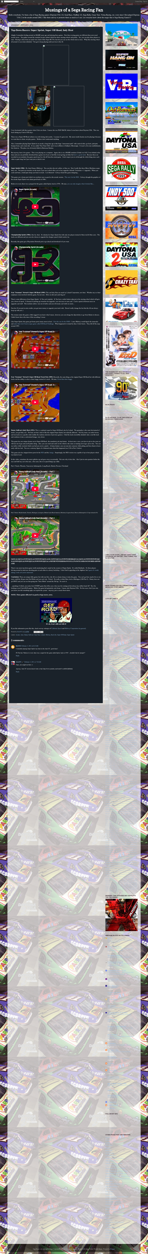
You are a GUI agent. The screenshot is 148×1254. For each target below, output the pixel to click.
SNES (117, 864)
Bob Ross (129, 769)
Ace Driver (134, 757)
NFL (121, 637)
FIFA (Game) (131, 793)
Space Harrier (115, 870)
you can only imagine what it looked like (80, 184)
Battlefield (116, 655)
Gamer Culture (126, 618)
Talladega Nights (110, 667)
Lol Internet (131, 604)
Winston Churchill (132, 887)
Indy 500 (121, 679)
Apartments (134, 761)
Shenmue (116, 629)
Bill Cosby (131, 767)
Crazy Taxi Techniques (112, 1166)
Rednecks (130, 740)
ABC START (112, 1006)
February (112, 462)
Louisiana (118, 653)
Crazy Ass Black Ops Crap (117, 528)
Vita (122, 883)
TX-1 (136, 874)
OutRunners (129, 842)
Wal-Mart (126, 883)
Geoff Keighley (128, 803)
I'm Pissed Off (110, 609)
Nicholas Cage (119, 840)
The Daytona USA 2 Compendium (115, 1168)
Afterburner (119, 663)
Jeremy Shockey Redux (115, 1095)
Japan (124, 626)
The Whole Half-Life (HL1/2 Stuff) (115, 1227)
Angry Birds (134, 759)
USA (130, 637)
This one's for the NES (72, 177)
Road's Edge (134, 860)
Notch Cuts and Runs (113, 1021)
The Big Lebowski (130, 876)
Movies (135, 643)
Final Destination (130, 797)
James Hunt (124, 813)
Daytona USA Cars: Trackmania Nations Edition (123, 499)
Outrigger (135, 842)
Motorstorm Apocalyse (131, 702)
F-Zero (107, 665)
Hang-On (132, 683)
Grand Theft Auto (123, 649)
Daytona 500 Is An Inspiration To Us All (121, 483)
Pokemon (124, 704)
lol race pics (111, 1108)
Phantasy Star (133, 844)
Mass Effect (121, 665)
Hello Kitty (131, 807)
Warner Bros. (130, 753)
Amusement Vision (132, 692)
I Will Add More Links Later (113, 1238)
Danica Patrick (116, 639)
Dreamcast (109, 624)
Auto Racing (127, 607)
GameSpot (128, 698)
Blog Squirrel (112, 1057)
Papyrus (116, 844)
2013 (109, 425)
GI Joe (132, 799)
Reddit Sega (108, 1150)
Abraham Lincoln (132, 710)
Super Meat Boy (114, 874)
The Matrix (127, 746)
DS (115, 781)
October (111, 439)
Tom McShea (131, 878)
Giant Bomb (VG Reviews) (113, 1199)
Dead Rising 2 (126, 663)
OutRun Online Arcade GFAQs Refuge (116, 1171)
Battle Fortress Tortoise (111, 712)
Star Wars (125, 744)
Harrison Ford (108, 726)
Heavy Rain (119, 700)
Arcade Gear (109, 1181)
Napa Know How (132, 734)
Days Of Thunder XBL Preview (118, 465)
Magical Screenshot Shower (115, 1008)
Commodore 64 (114, 716)
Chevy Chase (131, 775)
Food (127, 633)
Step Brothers (111, 872)
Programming (120, 633)
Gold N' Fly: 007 (113, 1090)
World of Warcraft (131, 647)
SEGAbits (108, 1140)
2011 (109, 431)
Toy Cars (108, 675)
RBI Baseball (112, 852)
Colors (135, 637)
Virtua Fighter (132, 641)
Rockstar (123, 862)
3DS (115, 663)
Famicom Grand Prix (120, 795)
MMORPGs (116, 686)
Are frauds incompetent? (114, 994)
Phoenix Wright (109, 846)
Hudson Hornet (116, 811)
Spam (135, 679)
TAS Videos (108, 1220)
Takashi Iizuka (118, 708)
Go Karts (107, 700)
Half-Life (107, 679)
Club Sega (111, 1063)
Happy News (132, 622)
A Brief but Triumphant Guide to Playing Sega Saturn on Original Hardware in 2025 (121, 973)
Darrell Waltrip (111, 783)
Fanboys (107, 698)
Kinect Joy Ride (118, 818)
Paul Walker (122, 844)
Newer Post (15, 706)
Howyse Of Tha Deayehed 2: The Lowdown (121, 471)
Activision (108, 639)
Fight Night (113, 797)
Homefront (111, 809)
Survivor (128, 874)
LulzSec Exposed (113, 1105)
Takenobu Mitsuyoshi (131, 673)
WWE (124, 753)
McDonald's (108, 826)
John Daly (118, 816)
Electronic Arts (111, 622)
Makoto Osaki (128, 686)
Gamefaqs (117, 626)
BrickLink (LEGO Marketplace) (114, 1212)
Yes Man (126, 889)
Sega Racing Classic (116, 706)
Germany (135, 803)
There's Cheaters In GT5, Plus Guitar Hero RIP (123, 519)
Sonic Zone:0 (109, 1191)
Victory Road (119, 753)
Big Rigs (125, 767)
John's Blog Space (113, 986)
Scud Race (120, 614)
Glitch (128, 659)
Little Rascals (112, 822)
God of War (118, 722)
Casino (113, 683)
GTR (136, 799)
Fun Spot (120, 799)
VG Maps (108, 1225)
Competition (116, 643)
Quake (118, 850)
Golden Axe (118, 805)
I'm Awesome (110, 611)
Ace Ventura (108, 759)
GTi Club (107, 801)
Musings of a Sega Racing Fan (74, 9)
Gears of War (126, 683)
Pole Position (121, 848)
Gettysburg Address (110, 805)
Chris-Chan (108, 777)
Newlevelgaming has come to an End (118, 1078)
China (135, 775)
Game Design (119, 601)
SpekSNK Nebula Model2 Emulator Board (117, 1176)
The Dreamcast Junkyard (115, 962)
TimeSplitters (121, 748)
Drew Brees (115, 718)
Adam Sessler (120, 759)
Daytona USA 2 (113, 607)
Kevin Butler (130, 679)
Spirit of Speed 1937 (130, 870)
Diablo (121, 787)
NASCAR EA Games (120, 834)
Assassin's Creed (133, 763)
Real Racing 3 (109, 856)
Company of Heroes (128, 777)
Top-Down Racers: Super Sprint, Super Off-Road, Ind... (121, 537)
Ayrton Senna (108, 765)
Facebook (128, 718)
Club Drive (114, 777)
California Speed (56, 628)
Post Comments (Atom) (26, 711)
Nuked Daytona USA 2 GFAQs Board (116, 1173)
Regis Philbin (126, 856)
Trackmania (114, 710)
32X (114, 757)
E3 (136, 696)
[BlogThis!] (37, 632)
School (107, 706)
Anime (115, 761)
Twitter (131, 881)
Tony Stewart (125, 690)
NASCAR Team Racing (111, 836)
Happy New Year (132, 724)
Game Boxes (122, 801)
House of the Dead (127, 700)
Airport (125, 759)
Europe (124, 677)
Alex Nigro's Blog (113, 1050)
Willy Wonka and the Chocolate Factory (118, 887)
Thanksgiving (133, 708)
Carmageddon (133, 675)
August (111, 445)
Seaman (125, 864)
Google (122, 805)
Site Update (128, 624)
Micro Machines (132, 730)
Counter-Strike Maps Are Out (117, 506)
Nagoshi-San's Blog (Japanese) (114, 1184)
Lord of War (120, 822)
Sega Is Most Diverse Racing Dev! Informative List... (120, 412)
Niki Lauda (131, 840)
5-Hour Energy (122, 757)
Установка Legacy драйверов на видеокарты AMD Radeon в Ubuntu (121, 1037)
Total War (114, 751)
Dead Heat (108, 718)
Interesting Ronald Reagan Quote (118, 525)
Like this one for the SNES (61, 321)
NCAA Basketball (128, 836)
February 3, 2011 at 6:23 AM (30, 646)
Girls (122, 643)
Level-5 (133, 820)
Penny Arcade (126, 736)
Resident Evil (108, 858)
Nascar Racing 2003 (116, 704)
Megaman (113, 730)
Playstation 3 (113, 647)
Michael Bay (116, 828)
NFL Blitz (124, 734)
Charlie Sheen (118, 775)
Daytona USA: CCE (115, 657)
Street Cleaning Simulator (126, 872)
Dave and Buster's (117, 677)
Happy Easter (114, 724)
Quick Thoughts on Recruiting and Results (119, 1014)
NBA (133, 686)
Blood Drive (124, 769)
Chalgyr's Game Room (115, 947)
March (111, 460)
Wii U (135, 753)
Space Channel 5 (117, 744)
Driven (113, 791)
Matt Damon (130, 824)
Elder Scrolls (115, 793)
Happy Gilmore (123, 724)
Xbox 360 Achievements (112, 1209)
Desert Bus (116, 787)
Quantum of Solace (125, 850)
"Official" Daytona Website (113, 1161)
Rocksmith (118, 862)
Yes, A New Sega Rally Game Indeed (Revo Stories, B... (121, 541)
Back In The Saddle (113, 1072)
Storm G (117, 872)
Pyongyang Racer (111, 850)
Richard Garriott (133, 858)
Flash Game (113, 698)
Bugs (125, 773)
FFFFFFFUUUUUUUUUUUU (114, 1204)
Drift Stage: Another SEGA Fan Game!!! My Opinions (120, 1029)
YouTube (107, 563)
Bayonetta (120, 712)
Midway (48, 635)
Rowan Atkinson (129, 862)
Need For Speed (116, 620)
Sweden (132, 874)
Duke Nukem (133, 663)
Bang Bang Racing (120, 765)
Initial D (112, 653)
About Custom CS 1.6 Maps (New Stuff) (121, 490)
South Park (125, 706)
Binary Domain (109, 659)
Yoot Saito (131, 889)
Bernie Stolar (119, 767)
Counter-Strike (128, 629)
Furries (129, 799)
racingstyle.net (112, 1102)
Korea (127, 818)
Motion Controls (122, 631)
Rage (111, 740)
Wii (127, 657)
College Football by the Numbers (118, 1013)
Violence (112, 633)
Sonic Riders (108, 673)
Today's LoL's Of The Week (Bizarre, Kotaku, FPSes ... (122, 479)
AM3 (130, 757)
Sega (107, 601)
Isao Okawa (111, 813)
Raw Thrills (133, 653)
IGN (134, 811)
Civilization (122, 714)
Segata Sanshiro (114, 671)
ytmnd (107, 1217)
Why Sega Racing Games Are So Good (116, 410)
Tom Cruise (130, 748)
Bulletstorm (129, 773)
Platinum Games (109, 738)
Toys (111, 881)
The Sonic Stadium (110, 1189)
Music (135, 607)
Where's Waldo (131, 885)
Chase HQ (124, 775)
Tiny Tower (124, 878)
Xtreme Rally (118, 889)
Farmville (134, 718)
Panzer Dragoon (109, 844)
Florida (135, 651)
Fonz (106, 720)
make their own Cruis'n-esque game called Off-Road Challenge (33, 324)
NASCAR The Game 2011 (112, 734)
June (110, 451)
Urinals (113, 753)
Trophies (120, 881)
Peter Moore (133, 736)
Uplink (135, 881)
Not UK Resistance (110, 1155)
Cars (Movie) (113, 696)
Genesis (107, 653)
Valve (107, 655)
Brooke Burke (133, 771)
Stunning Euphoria (113, 1097)
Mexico (110, 828)
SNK (115, 742)
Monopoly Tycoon (110, 732)
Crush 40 (119, 779)
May (110, 454)
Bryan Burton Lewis (119, 773)
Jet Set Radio (127, 726)
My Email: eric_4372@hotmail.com (115, 561)
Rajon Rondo (131, 852)
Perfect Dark (109, 645)
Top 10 (121, 647)
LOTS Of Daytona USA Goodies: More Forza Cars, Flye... (122, 474)
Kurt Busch (134, 726)
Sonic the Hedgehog (123, 609)
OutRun (121, 624)
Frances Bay (115, 799)
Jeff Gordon (120, 726)
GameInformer (121, 698)
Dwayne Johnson (133, 791)
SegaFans (108, 1148)
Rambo (110, 854)
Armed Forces (133, 657)
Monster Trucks (118, 832)
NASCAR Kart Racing (131, 834)
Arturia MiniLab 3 (113, 987)
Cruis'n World (127, 651)
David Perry (134, 783)
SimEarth (128, 742)
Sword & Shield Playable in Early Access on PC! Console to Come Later (120, 949)
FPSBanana (108, 1230)
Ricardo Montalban (124, 858)
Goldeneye (128, 643)
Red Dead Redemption (122, 740)
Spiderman (121, 870)
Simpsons (132, 868)
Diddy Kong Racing (129, 787)
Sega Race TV (126, 688)
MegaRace (121, 826)
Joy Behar (123, 816)
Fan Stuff (116, 618)
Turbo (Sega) (126, 881)
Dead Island (108, 785)
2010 (109, 550)
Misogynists (117, 830)
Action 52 (114, 759)
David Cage (119, 783)
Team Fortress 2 (114, 681)
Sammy (121, 864)
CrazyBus (114, 779)
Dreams (133, 696)
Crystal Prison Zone (114, 992)
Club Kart (120, 777)
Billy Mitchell (113, 769)
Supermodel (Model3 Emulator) (114, 1158)
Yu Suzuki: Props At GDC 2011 (118, 516)
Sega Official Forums (111, 1186)
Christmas (108, 643)
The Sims (107, 710)
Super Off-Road (61, 635)
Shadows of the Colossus (130, 866)
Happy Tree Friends (116, 807)
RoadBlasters (108, 862)
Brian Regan (127, 771)
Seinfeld (125, 637)
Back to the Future (128, 681)
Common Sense (112, 1019)
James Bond (117, 813)
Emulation (131, 631)
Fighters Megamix (121, 797)
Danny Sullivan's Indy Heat (32, 635)
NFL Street (112, 838)
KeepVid (107, 1215)
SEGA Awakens (112, 1035)
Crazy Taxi (109, 626)
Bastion (135, 765)
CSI (134, 773)
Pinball (114, 846)
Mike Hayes (134, 669)
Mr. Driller (111, 834)
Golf (123, 722)
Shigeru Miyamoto (127, 671)
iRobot (116, 891)
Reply (17, 656)
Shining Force (123, 868)
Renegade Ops (113, 688)
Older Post (96, 706)
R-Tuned (132, 850)
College (134, 609)
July (110, 448)
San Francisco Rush (125, 661)
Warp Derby (117, 885)
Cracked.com (119, 683)
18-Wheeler (124, 755)
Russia (111, 742)
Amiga (51, 452)
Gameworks (134, 801)
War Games (111, 885)
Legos (111, 686)
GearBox (131, 720)
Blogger (112, 1249)
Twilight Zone (131, 751)
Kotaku (111, 629)
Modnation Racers (125, 830)
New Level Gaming (113, 1077)
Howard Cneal (108, 811)
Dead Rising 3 (121, 785)
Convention (114, 641)
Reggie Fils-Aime (118, 856)
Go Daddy (111, 722)
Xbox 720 (111, 889)
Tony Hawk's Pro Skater (114, 690)
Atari (22, 635)
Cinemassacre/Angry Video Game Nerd (116, 1197)
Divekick (111, 789)
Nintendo (112, 614)
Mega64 (107, 730)
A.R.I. (127, 757)
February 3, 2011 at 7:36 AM (32, 662)
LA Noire (113, 820)
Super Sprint (70, 635)
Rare (114, 740)
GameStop (128, 801)
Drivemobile (108, 791)
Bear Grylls (112, 767)
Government (133, 659)
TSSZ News (108, 1145)
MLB (106, 728)
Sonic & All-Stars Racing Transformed (118, 1058)
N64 (106, 704)
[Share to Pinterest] (42, 632)
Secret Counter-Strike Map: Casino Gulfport (122, 513)
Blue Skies (118, 694)
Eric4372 (18, 662)
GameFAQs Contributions (112, 566)
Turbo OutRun (122, 751)
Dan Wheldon (133, 716)
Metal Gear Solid (122, 730)
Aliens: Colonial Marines (119, 692)
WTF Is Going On (114, 493)
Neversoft (132, 838)
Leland (43, 635)
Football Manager (113, 720)
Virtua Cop (112, 883)
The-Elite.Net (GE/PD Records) (114, 1222)
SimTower (134, 742)
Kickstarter (110, 818)
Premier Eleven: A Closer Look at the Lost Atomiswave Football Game (119, 964)
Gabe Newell (114, 801)
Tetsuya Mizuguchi (119, 746)
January (111, 546)
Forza (115, 624)
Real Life (53, 635)
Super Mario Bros (122, 645)
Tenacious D (122, 876)
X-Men (107, 889)
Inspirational (109, 635)
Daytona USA (112, 604)
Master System (120, 728)
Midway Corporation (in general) (75, 628)
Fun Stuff (125, 799)
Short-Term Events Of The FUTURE (119, 468)
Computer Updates (124, 716)
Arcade (18, 635)
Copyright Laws (121, 696)
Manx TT (130, 822)
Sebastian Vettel (131, 864)
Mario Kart (122, 641)
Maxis (126, 728)
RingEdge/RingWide (125, 860)
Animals (130, 645)
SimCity (135, 671)
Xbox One (120, 710)
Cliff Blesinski (130, 714)
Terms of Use (126, 708)
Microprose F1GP (132, 828)
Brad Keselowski (119, 771)
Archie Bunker (108, 763)
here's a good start (79, 155)
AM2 (121, 629)
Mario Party (112, 728)
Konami (124, 818)
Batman (107, 767)
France (110, 799)
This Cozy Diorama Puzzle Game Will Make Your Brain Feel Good (120, 941)
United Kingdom (116, 675)
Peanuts (127, 844)
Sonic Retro (108, 1194)
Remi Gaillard (133, 856)
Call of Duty (121, 611)
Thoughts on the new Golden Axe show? (119, 957)
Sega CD (120, 688)
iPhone (121, 681)
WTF (122, 604)
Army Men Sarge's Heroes (123, 763)
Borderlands (111, 771)
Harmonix (108, 661)
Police (123, 738)
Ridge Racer (133, 639)
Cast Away (112, 775)
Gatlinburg (134, 698)
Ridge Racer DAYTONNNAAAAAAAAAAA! (121, 1085)
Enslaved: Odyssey (122, 793)
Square (107, 681)
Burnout (130, 626)
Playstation (118, 738)
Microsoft (125, 639)
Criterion (131, 667)
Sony (114, 645)
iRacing (118, 755)
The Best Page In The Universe (114, 1202)
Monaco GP (134, 830)
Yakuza (107, 641)
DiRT (128, 696)
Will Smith (132, 690)
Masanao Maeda (123, 824)
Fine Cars (133, 633)
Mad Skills (127, 620)
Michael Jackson (124, 828)
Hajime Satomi (129, 722)
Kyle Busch (108, 820)
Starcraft (131, 744)
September (112, 442)
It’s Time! (110, 1001)
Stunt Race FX (109, 746)
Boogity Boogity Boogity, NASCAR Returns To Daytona (123, 486)
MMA (126, 822)
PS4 (120, 736)
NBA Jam (120, 836)
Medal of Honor (132, 728)
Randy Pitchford (116, 854)
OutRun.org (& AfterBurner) (113, 1163)
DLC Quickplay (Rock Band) (113, 571)
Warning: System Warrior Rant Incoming (119, 1052)
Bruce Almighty (109, 773)
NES (42, 452)
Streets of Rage (109, 708)
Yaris (123, 889)
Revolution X (115, 858)
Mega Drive (115, 826)
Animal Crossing (109, 761)
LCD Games (119, 820)
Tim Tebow (118, 878)
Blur (121, 655)
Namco (116, 635)
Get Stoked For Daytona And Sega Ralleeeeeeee (122, 522)
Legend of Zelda (113, 665)
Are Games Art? (109, 694)
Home (56, 706)
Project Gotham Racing (131, 665)
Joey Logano (112, 816)
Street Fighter (133, 706)
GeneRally (114, 803)
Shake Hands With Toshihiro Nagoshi (120, 496)
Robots (113, 862)
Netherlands (126, 838)
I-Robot (130, 811)
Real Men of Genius (132, 854)
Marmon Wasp (114, 824)
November (112, 436)
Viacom (107, 883)
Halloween (107, 807)
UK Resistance (109, 1153)
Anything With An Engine (124, 761)
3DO (117, 757)
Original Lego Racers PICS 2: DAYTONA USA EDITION (123, 510)
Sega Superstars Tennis (118, 866)
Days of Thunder (116, 669)
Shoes (128, 868)
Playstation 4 (126, 846)
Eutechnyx (124, 669)
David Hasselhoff (126, 783)
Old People (116, 736)
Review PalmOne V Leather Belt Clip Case (119, 1045)
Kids (129, 669)
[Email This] (35, 632)
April (111, 457)
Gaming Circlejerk (110, 1207)
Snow (110, 870)
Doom (115, 789)
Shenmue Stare (112, 1070)
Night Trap (125, 840)
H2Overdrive (134, 805)
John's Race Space (113, 979)
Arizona (114, 763)
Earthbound (108, 793)
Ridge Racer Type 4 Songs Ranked (117, 981)
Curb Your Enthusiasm (128, 779)
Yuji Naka (118, 651)
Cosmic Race (108, 779)
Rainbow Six (124, 852)
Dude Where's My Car (122, 791)
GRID (135, 677)
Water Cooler (124, 885)
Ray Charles (123, 854)
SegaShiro (108, 1143)
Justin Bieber (113, 702)
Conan (135, 777)
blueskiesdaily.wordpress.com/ (117, 970)
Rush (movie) (112, 864)
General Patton (120, 803)
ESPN (124, 718)
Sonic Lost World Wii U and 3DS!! (117, 1065)
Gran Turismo (123, 635)
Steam (107, 568)
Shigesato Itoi (116, 868)
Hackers (113, 700)
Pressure (107, 671)
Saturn (135, 649)
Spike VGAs (122, 673)
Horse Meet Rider (119, 809)
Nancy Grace (119, 838)
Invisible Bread (112, 999)
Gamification (108, 803)
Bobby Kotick (125, 675)
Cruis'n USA (108, 677)
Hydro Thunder (114, 679)
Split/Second (114, 637)
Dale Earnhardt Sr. (121, 781)
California (128, 694)
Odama (110, 842)
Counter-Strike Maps (111, 576)
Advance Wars (125, 667)
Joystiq (125, 679)
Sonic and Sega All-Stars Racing (121, 615)
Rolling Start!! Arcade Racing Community (117, 1179)
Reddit (131, 649)
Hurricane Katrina (124, 811)
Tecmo (107, 876)
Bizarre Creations (120, 659)
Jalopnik (115, 726)
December (112, 433)
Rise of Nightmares (132, 704)
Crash (135, 624)
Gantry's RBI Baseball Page (113, 1235)
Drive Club (134, 789)
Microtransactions (109, 830)
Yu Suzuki (122, 622)
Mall (123, 653)
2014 (109, 422)
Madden (122, 686)
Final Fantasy (130, 677)
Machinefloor (112, 1043)
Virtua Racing (109, 651)
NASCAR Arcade (132, 732)
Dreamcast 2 (121, 789)
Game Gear (125, 720)
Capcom (125, 655)
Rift (118, 860)
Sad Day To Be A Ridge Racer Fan (119, 530)
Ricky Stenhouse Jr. (110, 860)
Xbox (106, 755)
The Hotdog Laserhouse (115, 955)
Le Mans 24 (124, 820)
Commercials (109, 649)
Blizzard (118, 769)
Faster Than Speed (130, 795)
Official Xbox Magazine (119, 842)
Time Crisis (113, 748)
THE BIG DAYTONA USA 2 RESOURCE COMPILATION (117, 579)
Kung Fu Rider (133, 818)
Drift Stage (128, 789)
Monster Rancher (109, 832)
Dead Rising (115, 785)
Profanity (127, 738)
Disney (116, 649)
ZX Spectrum (112, 891)
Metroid (126, 826)
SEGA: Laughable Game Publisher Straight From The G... (121, 502)
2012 (109, 428)
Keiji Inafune (115, 661)
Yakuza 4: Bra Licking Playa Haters (119, 533)
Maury (135, 824)
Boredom (123, 694)
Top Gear (117, 667)
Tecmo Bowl (109, 1232)
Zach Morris (112, 755)
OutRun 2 (128, 614)
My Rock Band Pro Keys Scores (114, 574)
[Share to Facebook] (40, 632)
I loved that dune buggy (64, 379)
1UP (128, 755)
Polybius (126, 848)
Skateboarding (109, 744)
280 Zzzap (132, 755)
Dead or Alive (129, 785)
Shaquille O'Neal (109, 868)
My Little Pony (121, 732)
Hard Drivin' (124, 807)
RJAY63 (18, 646)
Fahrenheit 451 (111, 795)
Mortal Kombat (121, 702)
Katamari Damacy (130, 816)
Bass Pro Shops (129, 765)
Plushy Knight (114, 848)
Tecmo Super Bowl (114, 876)
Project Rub (132, 848)
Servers (120, 671)
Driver (120, 718)
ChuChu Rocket (114, 714)
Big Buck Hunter (128, 712)
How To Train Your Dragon (130, 809)
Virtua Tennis (118, 883)
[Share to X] (38, 632)
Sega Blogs (108, 1138)
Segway (124, 742)
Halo (123, 657)
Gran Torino (128, 805)
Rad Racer (118, 852)
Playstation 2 (120, 846)
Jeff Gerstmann (130, 813)
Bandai (114, 765)
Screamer (119, 742)
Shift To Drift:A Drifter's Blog (117, 1083)
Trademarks (115, 881)
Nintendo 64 (108, 736)
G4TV (120, 720)
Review (134, 620)
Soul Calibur (115, 673)
